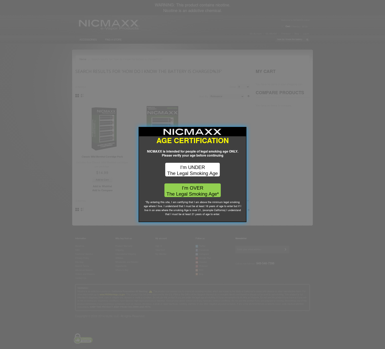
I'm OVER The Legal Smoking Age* (192, 191)
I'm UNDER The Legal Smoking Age (192, 170)
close (243, 219)
